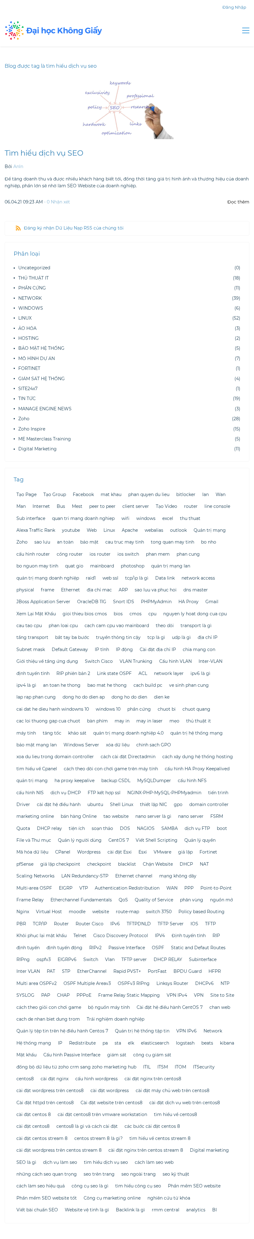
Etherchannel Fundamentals (81, 900)
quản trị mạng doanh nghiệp (47, 578)
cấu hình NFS (192, 780)
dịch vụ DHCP (65, 792)
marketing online (35, 816)
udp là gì (181, 637)
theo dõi (165, 625)
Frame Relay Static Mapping (129, 995)
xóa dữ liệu (117, 745)
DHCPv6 (204, 983)
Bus (61, 506)
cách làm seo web (154, 1162)
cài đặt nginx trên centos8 (153, 1079)
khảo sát (77, 733)
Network (213, 1031)
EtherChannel (92, 971)
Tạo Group (54, 494)
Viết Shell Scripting (156, 840)
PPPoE (84, 995)
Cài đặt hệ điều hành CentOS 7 (170, 1007)
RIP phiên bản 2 (73, 673)
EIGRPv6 (67, 959)
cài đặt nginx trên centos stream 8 (145, 1150)
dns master (195, 590)
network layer (169, 673)
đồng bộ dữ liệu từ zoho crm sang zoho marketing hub (76, 1067)
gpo (178, 804)
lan (205, 494)
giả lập (185, 852)
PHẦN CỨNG (32, 288)
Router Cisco (89, 924)
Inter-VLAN (210, 661)
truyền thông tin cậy (118, 637)
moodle (77, 911)
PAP (45, 995)
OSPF (158, 947)
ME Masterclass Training (44, 439)
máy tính (26, 733)
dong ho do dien (129, 697)
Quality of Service (154, 900)
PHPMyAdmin (156, 601)
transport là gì (196, 625)
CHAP (63, 995)
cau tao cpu (29, 625)
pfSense (24, 864)
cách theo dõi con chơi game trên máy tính (111, 769)
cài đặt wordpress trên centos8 (50, 1090)
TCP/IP (40, 924)
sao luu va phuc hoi (156, 590)
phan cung (188, 554)
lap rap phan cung (36, 697)
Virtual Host (49, 911)
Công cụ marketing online (112, 1198)
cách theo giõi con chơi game (48, 1007)
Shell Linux (121, 804)
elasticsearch (155, 1043)
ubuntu (95, 804)
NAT (204, 864)
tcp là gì (156, 637)
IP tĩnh (102, 649)
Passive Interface (126, 947)
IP (60, 1043)
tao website (116, 816)
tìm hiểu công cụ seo (138, 1186)
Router (61, 924)
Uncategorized (34, 268)
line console (217, 506)
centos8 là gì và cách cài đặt (87, 1126)
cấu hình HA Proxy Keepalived (197, 769)
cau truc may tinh (124, 542)
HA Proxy (188, 601)
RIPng (23, 959)
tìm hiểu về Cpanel (36, 769)
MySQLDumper (154, 780)
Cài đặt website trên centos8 (111, 1102)
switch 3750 (159, 911)
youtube (71, 530)
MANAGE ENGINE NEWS (45, 409)
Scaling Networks (35, 876)
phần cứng (139, 709)
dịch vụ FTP (197, 828)
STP (66, 971)
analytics (195, 1210)
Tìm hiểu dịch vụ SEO (44, 152)
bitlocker (185, 494)
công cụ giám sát (152, 1055)
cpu (152, 614)
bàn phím (97, 721)
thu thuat (190, 518)
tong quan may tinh (172, 542)
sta (118, 1043)
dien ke (161, 697)
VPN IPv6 (186, 1031)
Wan (221, 494)
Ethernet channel (133, 876)
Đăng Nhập (234, 7)
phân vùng (191, 900)
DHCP (186, 864)
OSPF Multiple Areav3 (87, 983)
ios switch (128, 554)
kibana (227, 1043)
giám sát (116, 1055)
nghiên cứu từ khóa (168, 1198)
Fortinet (208, 852)
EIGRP (65, 888)
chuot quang (196, 709)
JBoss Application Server (43, 601)
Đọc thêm (238, 202)
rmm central (165, 1210)
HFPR (214, 971)
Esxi (142, 852)
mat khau (111, 494)
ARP (123, 590)
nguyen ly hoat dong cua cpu (195, 614)
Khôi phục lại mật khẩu (41, 935)
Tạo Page (26, 494)
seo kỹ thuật (176, 1174)
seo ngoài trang (138, 1174)
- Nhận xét (57, 202)
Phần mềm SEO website (194, 1186)
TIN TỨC (27, 398)
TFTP (210, 924)
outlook (178, 530)
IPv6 (115, 924)
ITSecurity (204, 1067)
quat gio (74, 566)
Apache (130, 530)
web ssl (110, 578)
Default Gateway (70, 649)
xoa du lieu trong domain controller (55, 756)
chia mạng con (199, 649)
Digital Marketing (37, 449)
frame (47, 590)
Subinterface (203, 959)
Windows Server (81, 745)
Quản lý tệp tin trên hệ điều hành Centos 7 (62, 1031)
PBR (21, 924)
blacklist (127, 864)
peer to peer (102, 506)
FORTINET (29, 368)
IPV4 (160, 935)
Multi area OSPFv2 (36, 983)
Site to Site (222, 995)
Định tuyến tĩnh (189, 935)
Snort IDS (123, 601)
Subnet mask (30, 649)
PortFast (157, 971)
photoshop (132, 566)
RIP (216, 935)
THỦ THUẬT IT (33, 278)
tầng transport (32, 637)
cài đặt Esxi (119, 852)
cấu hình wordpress (96, 1079)
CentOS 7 (118, 840)
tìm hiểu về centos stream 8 (159, 1138)
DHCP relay (49, 828)
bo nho (208, 542)
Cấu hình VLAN (175, 661)
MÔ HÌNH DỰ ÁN (36, 358)
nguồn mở (221, 900)
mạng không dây (177, 876)
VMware (162, 852)
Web (92, 530)
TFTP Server (171, 924)
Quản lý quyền (200, 840)
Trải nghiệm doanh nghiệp (115, 1019)
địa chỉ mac (99, 590)
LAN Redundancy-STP (84, 876)
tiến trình (218, 792)
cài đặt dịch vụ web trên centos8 (184, 1102)
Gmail (211, 601)
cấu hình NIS (30, 792)
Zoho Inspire (31, 429)
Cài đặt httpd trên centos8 (45, 1102)
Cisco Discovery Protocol (120, 935)
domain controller (209, 804)
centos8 (25, 1079)
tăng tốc (52, 733)
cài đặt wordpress (109, 1090)
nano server (191, 816)
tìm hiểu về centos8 (175, 1114)
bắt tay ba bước (72, 637)
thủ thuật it (198, 721)
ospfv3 (44, 959)
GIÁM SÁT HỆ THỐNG (41, 378)
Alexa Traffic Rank (35, 530)
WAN (171, 888)
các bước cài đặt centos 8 (152, 1126)
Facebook (83, 494)
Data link (165, 578)
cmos (135, 614)
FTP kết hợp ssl (104, 792)
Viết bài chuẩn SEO (37, 1210)
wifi (125, 518)
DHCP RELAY (168, 959)
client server (135, 506)
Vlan (110, 959)
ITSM (162, 1067)
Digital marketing (209, 1150)
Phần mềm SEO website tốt (46, 1198)
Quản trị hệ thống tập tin (142, 1031)
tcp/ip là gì (136, 578)
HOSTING (28, 338)
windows (145, 518)
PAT (51, 971)
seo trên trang (99, 1174)
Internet (41, 506)
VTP (83, 888)
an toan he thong (62, 685)
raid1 (91, 578)
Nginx (22, 911)
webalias (154, 530)
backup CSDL (115, 780)
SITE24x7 (27, 388)
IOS (194, 924)
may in (122, 721)
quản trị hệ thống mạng (196, 733)
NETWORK (30, 298)
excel (167, 518)
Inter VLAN (28, 971)
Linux (109, 530)
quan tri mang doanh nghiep (83, 518)
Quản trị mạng (210, 530)
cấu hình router (33, 554)
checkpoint (99, 864)
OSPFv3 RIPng (134, 983)
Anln (18, 166)
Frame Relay (30, 900)
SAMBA (169, 828)
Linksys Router (172, 983)
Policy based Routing (201, 911)
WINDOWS (30, 308)
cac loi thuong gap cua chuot (48, 721)
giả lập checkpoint (60, 864)
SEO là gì (26, 1162)
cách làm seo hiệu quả (40, 1186)
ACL (142, 673)
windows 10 (108, 709)
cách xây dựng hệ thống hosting (197, 756)
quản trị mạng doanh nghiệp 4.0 (128, 733)
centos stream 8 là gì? (98, 1138)
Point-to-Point (216, 888)
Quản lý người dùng (80, 840)
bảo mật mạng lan (36, 745)
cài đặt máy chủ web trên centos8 (172, 1090)
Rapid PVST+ (127, 971)
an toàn (65, 542)
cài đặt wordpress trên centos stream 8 (59, 1150)
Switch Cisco (99, 661)
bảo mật (89, 542)
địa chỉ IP (207, 637)
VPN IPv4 (177, 995)
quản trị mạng (32, 780)
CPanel (62, 852)
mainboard (102, 566)
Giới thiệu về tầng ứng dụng (47, 661)
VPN (199, 995)
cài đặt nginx (54, 1079)
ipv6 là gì (200, 673)
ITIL (147, 1067)
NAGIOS (146, 828)
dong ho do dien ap (84, 697)
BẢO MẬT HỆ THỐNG (41, 348)
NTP (225, 983)
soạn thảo (102, 828)
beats (207, 1043)
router (191, 506)
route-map (127, 911)
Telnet (79, 935)
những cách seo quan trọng (46, 1174)
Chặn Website (158, 864)
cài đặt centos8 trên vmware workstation (102, 1114)
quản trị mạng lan (170, 566)
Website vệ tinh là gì (87, 1210)
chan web (219, 1007)
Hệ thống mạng (33, 1043)
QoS (123, 900)
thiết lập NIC (153, 804)
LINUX (25, 318)
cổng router (70, 554)
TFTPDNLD (139, 924)
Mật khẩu (26, 1055)
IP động (124, 649)
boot (222, 828)
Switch (90, 959)
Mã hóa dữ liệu (32, 852)
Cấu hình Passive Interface (71, 1055)
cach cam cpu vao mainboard (117, 625)
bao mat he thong (107, 685)
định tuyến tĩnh (33, 673)
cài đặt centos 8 (33, 1114)
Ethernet (70, 590)
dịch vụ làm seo (60, 1162)
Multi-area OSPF (34, 888)
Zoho (23, 418)
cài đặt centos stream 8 (42, 1138)
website (100, 911)
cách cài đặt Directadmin (128, 756)
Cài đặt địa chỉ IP (158, 649)
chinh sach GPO (153, 745)
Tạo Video (166, 506)
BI (214, 1210)
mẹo (174, 721)
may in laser (149, 721)
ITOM (180, 1067)
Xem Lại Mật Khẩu (36, 614)
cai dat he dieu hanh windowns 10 (52, 709)
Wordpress (89, 852)
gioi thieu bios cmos (85, 614)
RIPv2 (95, 947)
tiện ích (77, 828)
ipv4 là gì (26, 685)
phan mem (158, 554)
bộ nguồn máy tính (109, 1007)
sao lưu (42, 542)
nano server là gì (153, 816)
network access (198, 578)
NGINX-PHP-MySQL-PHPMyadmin (164, 792)
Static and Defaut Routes (198, 947)
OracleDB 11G (91, 601)
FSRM (216, 816)
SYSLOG (25, 995)
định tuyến (28, 947)
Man (21, 506)
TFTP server (134, 959)
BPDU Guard (187, 971)
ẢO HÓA (27, 328)
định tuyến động (64, 947)
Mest (77, 506)
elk (131, 1043)
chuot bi (167, 709)
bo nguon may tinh (37, 566)
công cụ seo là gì (90, 1186)
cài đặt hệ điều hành (59, 804)
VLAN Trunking (136, 661)
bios (118, 614)
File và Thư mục (33, 840)
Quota (23, 828)
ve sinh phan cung (189, 685)
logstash (185, 1043)
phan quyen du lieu (148, 494)
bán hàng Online (79, 816)
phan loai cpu (63, 625)
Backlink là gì (130, 1210)
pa (105, 1043)
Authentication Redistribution (127, 888)
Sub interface (30, 518)
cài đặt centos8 (33, 1126)
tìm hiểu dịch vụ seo (106, 1162)
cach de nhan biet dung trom (48, 1019)
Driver (23, 804)
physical (25, 590)
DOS (125, 828)
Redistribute (82, 1043)
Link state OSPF (114, 673)
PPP (189, 888)
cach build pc (148, 685)
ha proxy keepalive (74, 780)
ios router (100, 554)
